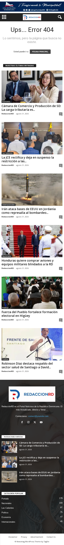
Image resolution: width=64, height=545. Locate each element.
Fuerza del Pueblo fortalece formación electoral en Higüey (29, 314)
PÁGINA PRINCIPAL (40, 52)
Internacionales (8, 205)
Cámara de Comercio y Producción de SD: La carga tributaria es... (31, 108)
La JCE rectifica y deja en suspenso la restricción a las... (28, 159)
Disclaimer (13, 537)
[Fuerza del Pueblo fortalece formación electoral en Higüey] (32, 293)
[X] (35, 422)
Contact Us (51, 537)
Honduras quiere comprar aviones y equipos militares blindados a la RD (28, 262)
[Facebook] (23, 422)
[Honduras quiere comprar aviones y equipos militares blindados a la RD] (32, 241)
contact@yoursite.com (38, 416)
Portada (5, 499)
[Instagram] (29, 422)
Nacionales (6, 256)
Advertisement (37, 537)
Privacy (24, 537)
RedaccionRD (8, 113)
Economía (6, 102)
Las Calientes (7, 153)
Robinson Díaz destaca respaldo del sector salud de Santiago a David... (27, 365)
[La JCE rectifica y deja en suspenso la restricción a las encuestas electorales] (32, 138)
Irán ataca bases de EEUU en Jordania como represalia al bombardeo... (29, 211)
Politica (5, 308)
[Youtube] (41, 422)
